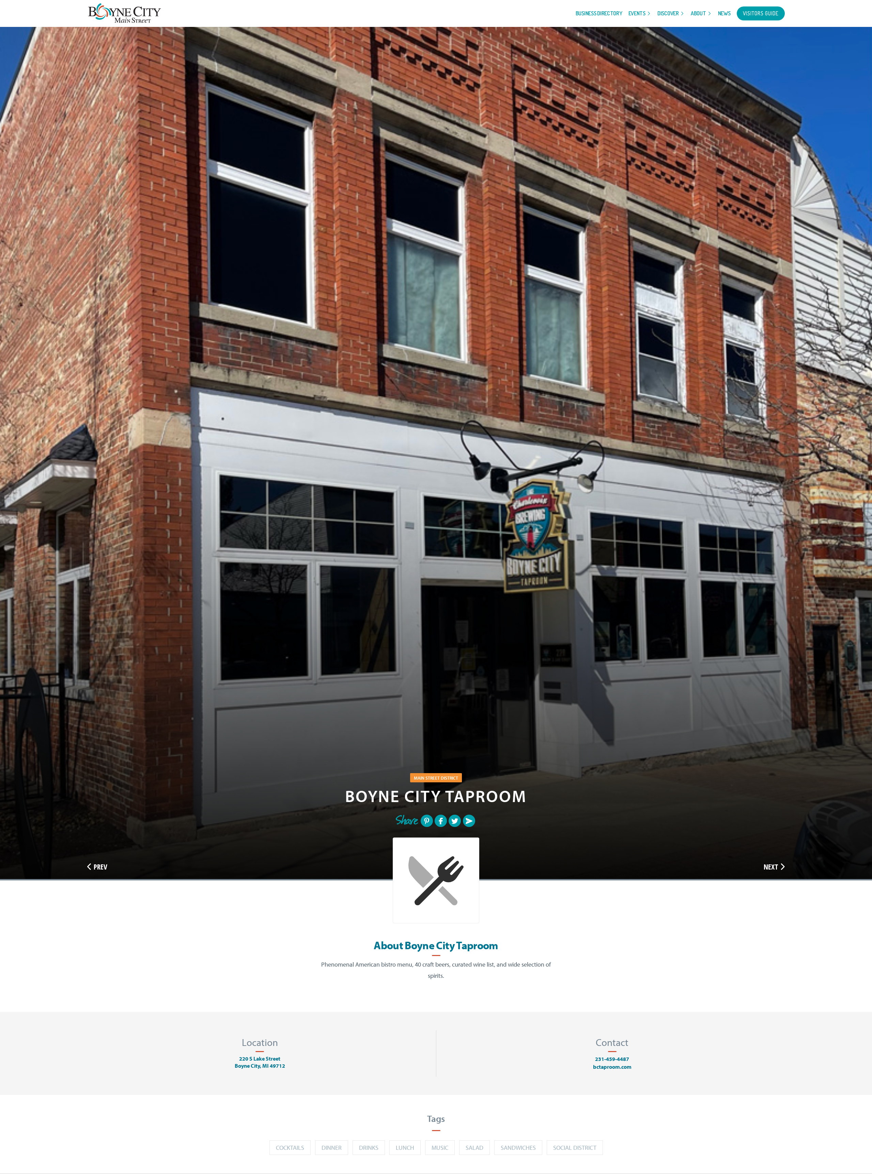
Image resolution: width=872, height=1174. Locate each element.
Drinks (368, 1148)
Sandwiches (518, 1148)
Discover (668, 13)
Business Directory (599, 13)
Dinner (332, 1148)
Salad (474, 1148)
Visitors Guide (761, 13)
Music (440, 1148)
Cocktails (290, 1148)
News (724, 13)
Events (636, 13)
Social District (574, 1148)
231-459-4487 (612, 1058)
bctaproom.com (612, 1066)
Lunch (405, 1148)
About (698, 13)
